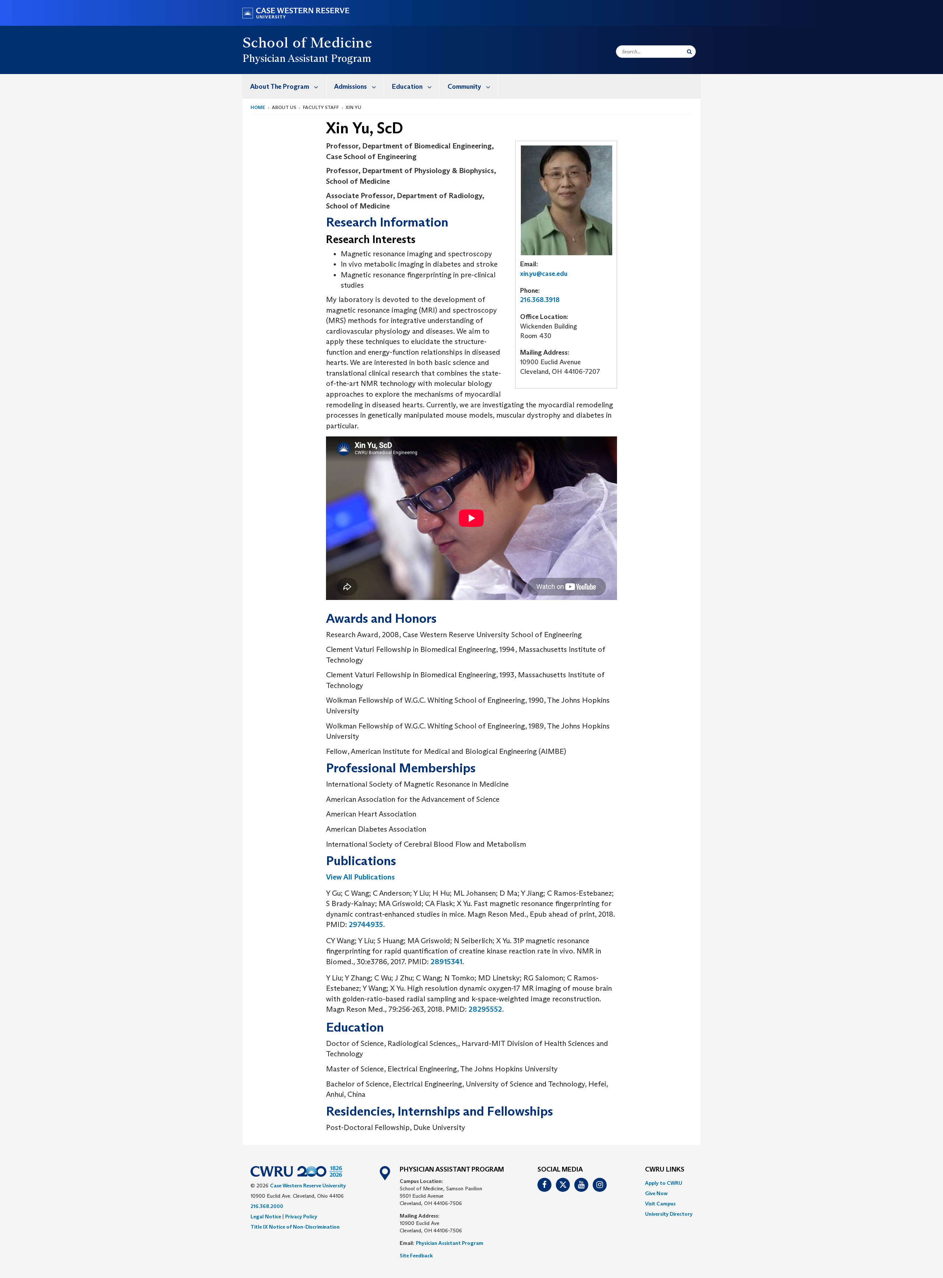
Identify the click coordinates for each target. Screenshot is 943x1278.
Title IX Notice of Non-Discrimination (295, 1226)
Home (257, 107)
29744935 (366, 924)
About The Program (279, 86)
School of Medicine (307, 42)
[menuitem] (284, 86)
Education (407, 86)
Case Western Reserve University (308, 1185)
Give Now (656, 1193)
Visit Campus (660, 1203)
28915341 (446, 961)
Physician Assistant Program (449, 1243)
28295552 (485, 1009)
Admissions (350, 86)
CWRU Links (664, 1169)
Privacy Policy (301, 1216)
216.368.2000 (266, 1206)
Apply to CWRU (663, 1183)
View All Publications (360, 877)
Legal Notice (265, 1216)
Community (464, 86)
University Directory (669, 1214)
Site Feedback (416, 1255)
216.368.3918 (540, 300)
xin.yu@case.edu (544, 274)
